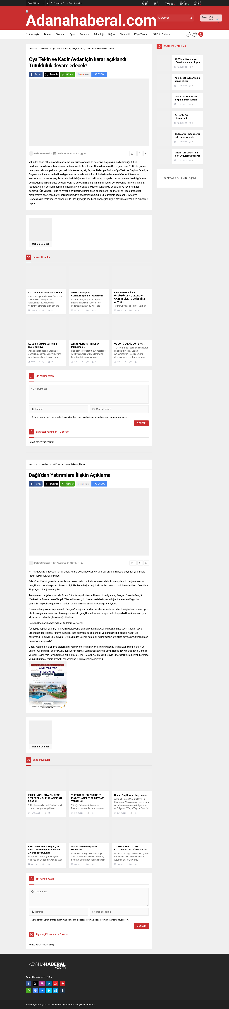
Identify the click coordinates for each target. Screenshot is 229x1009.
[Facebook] (28, 983)
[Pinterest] (62, 983)
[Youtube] (55, 983)
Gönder (70, 74)
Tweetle (54, 74)
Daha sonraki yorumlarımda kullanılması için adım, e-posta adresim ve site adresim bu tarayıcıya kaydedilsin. (80, 417)
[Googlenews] (35, 990)
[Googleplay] (49, 990)
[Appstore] (42, 990)
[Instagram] (42, 983)
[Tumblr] (62, 990)
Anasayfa (33, 48)
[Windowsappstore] (55, 990)
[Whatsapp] (28, 990)
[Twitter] (35, 983)
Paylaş (38, 74)
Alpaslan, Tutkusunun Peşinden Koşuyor (71, 3)
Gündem (44, 48)
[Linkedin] (49, 983)
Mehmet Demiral (42, 153)
